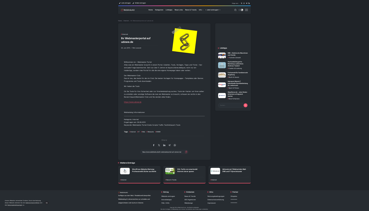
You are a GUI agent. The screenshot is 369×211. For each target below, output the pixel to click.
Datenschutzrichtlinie (32, 203)
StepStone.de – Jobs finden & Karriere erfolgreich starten (237, 94)
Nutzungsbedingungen (15, 205)
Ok (47, 203)
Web (143, 132)
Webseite (151, 132)
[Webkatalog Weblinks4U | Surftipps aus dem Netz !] (128, 10)
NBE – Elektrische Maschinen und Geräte (238, 54)
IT (139, 132)
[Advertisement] (233, 37)
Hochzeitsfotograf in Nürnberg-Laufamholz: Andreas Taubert (236, 64)
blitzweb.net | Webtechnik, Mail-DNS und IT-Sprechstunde (234, 170)
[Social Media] (241, 3)
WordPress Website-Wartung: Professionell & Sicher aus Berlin (144, 170)
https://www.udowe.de (132, 102)
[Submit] (245, 105)
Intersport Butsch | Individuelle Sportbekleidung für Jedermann (238, 83)
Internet (126, 21)
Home (120, 21)
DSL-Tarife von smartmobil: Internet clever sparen (187, 170)
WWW (158, 132)
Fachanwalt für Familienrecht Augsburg (238, 74)
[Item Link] (222, 55)
